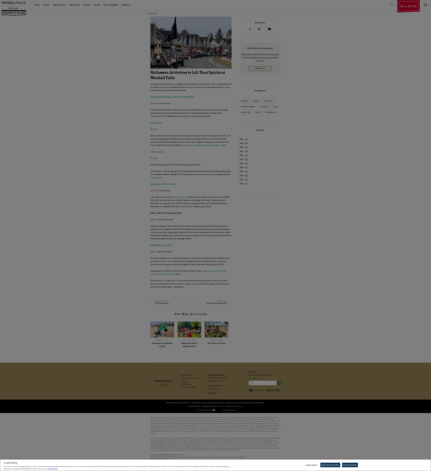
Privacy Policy (53, 469)
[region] (215, 465)
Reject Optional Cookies (330, 465)
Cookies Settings (311, 465)
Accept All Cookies (350, 465)
